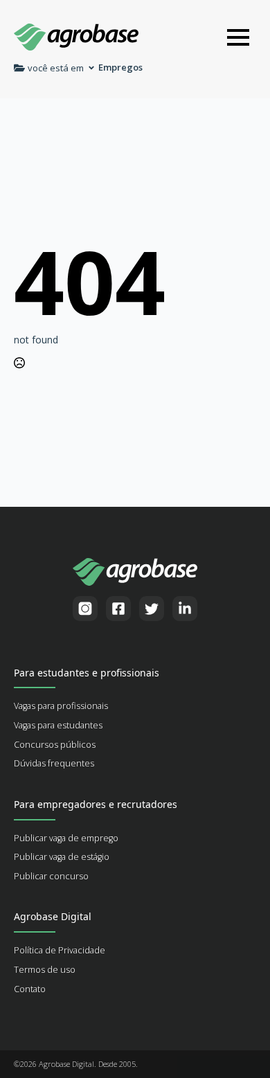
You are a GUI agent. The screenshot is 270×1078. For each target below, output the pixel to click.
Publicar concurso (51, 876)
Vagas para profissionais (61, 706)
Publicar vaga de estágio (61, 857)
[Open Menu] (238, 37)
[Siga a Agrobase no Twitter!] (151, 608)
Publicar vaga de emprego (66, 838)
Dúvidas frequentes (54, 763)
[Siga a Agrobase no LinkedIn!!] (184, 608)
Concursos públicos (55, 745)
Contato (30, 989)
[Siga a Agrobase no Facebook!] (118, 608)
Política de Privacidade (59, 950)
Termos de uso (44, 970)
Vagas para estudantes (58, 725)
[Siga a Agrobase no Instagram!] (85, 608)
